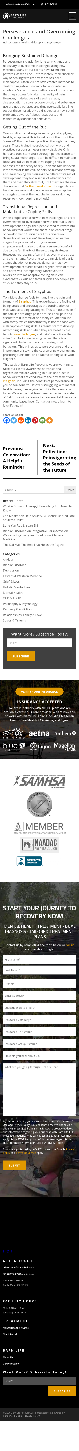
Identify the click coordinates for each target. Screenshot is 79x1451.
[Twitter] (13, 420)
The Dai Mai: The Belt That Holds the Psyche (33, 545)
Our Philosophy (11, 1363)
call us (70, 945)
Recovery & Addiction (17, 609)
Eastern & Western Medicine (22, 576)
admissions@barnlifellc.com (20, 4)
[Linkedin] (28, 420)
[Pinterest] (35, 420)
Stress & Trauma (14, 620)
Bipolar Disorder (14, 565)
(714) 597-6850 (49, 4)
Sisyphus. (25, 301)
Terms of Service (26, 1152)
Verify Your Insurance (39, 691)
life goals (9, 381)
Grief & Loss (11, 582)
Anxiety (8, 559)
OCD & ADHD (12, 598)
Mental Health (13, 593)
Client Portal (10, 1334)
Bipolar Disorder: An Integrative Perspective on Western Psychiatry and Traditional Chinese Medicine (35, 535)
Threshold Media (13, 1415)
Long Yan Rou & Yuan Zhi (20, 526)
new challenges (24, 334)
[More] (49, 420)
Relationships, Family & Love (22, 615)
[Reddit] (21, 420)
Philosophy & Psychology (45, 42)
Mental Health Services (16, 1327)
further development (39, 186)
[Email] (42, 420)
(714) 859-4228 (12, 1274)
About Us (8, 1357)
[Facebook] (6, 420)
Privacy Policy (55, 1142)
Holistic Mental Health (16, 42)
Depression (11, 570)
